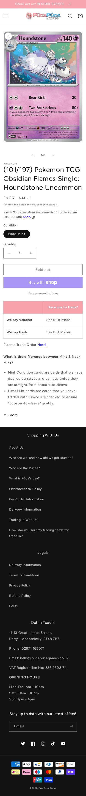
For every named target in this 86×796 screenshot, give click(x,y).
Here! (41, 345)
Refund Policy (20, 596)
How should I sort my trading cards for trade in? (39, 533)
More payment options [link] (43, 293)
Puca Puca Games (48, 788)
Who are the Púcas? (24, 468)
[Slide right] (53, 155)
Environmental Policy (25, 489)
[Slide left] (33, 155)
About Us (16, 447)
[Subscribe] (72, 726)
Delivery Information (25, 509)
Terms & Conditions (24, 575)
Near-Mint (16, 234)
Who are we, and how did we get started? (41, 458)
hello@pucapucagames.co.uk (44, 658)
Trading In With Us (23, 520)
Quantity (9, 244)
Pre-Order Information (26, 499)
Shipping (24, 204)
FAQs (13, 606)
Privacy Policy (20, 585)
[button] (6, 16)
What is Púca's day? (24, 478)
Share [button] (13, 415)
